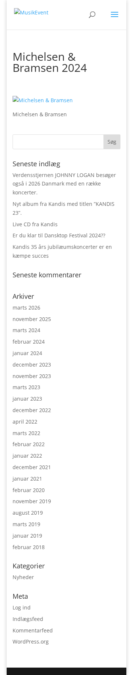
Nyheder (23, 577)
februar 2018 (29, 547)
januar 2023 (27, 398)
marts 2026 (26, 307)
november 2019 (32, 501)
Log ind (22, 607)
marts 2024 (26, 330)
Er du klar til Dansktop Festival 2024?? (59, 235)
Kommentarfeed (33, 630)
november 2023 (32, 376)
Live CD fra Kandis (35, 224)
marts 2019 (26, 524)
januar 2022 (27, 455)
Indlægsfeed (28, 618)
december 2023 (32, 364)
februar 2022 (29, 444)
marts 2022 (26, 433)
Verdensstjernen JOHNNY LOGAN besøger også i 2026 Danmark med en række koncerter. (64, 183)
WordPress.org (31, 641)
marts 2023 (26, 387)
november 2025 (32, 319)
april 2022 (25, 421)
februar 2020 (29, 490)
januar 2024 (27, 353)
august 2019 (28, 512)
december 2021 (32, 467)
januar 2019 (27, 535)
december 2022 (32, 410)
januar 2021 (27, 478)
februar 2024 (29, 341)
